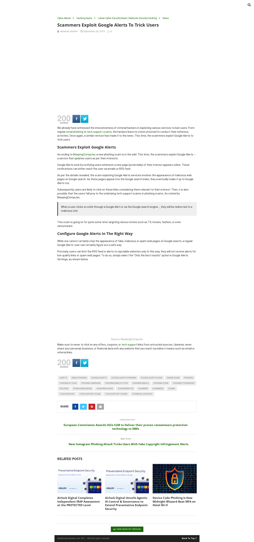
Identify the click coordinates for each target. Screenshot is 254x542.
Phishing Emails (141, 383)
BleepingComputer (84, 154)
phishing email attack (116, 383)
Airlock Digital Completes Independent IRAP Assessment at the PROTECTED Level (78, 501)
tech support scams (99, 131)
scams (171, 389)
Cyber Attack (64, 18)
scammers (157, 389)
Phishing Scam (160, 383)
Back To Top (188, 538)
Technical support (142, 394)
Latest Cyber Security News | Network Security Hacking (127, 18)
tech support (129, 344)
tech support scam (89, 394)
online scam (173, 378)
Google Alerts (99, 378)
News (166, 18)
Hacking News (84, 18)
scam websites (126, 389)
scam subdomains (82, 389)
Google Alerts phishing (123, 378)
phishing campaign (90, 383)
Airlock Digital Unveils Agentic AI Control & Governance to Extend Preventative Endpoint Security (126, 503)
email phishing (74, 131)
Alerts (63, 378)
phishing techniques (183, 383)
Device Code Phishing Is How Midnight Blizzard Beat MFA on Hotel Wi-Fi (174, 501)
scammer (143, 389)
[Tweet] (84, 119)
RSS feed (64, 389)
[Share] (76, 119)
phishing (188, 378)
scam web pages (105, 389)
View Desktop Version (128, 529)
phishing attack (68, 383)
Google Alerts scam (151, 378)
